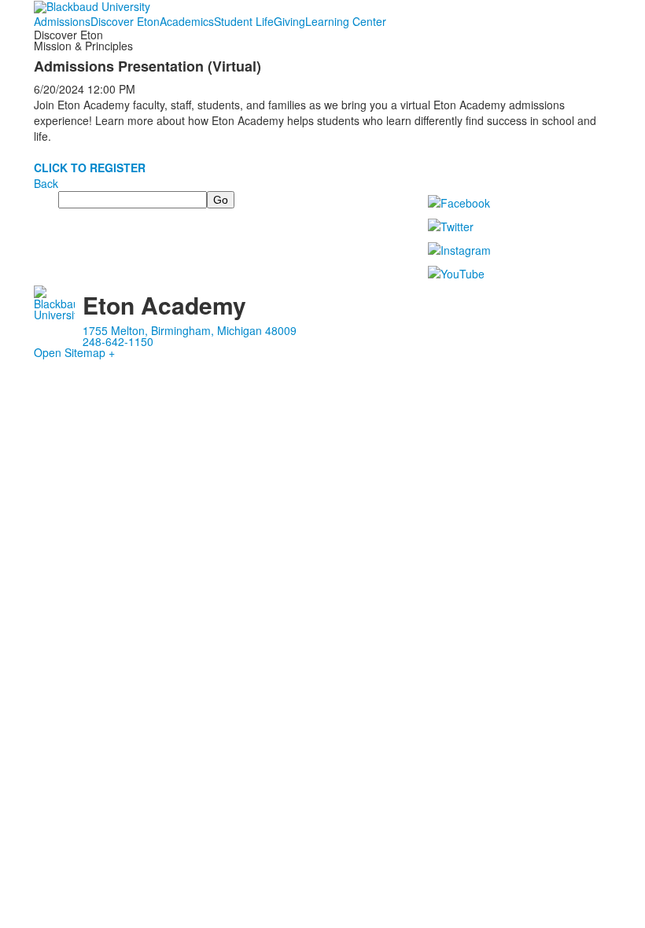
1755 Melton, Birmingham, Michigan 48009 (190, 330)
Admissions (62, 21)
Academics (187, 21)
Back (46, 183)
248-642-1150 (118, 341)
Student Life (244, 21)
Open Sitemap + (74, 352)
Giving (289, 21)
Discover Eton (125, 21)
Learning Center (345, 21)
